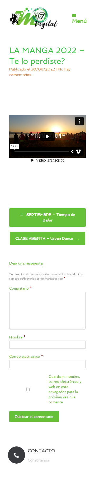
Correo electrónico (26, 357)
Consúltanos (39, 460)
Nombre (17, 337)
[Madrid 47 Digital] (34, 18)
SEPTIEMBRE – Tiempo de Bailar (47, 217)
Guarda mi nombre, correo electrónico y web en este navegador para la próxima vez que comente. (65, 389)
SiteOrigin (57, 479)
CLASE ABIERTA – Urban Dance (47, 238)
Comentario (20, 288)
